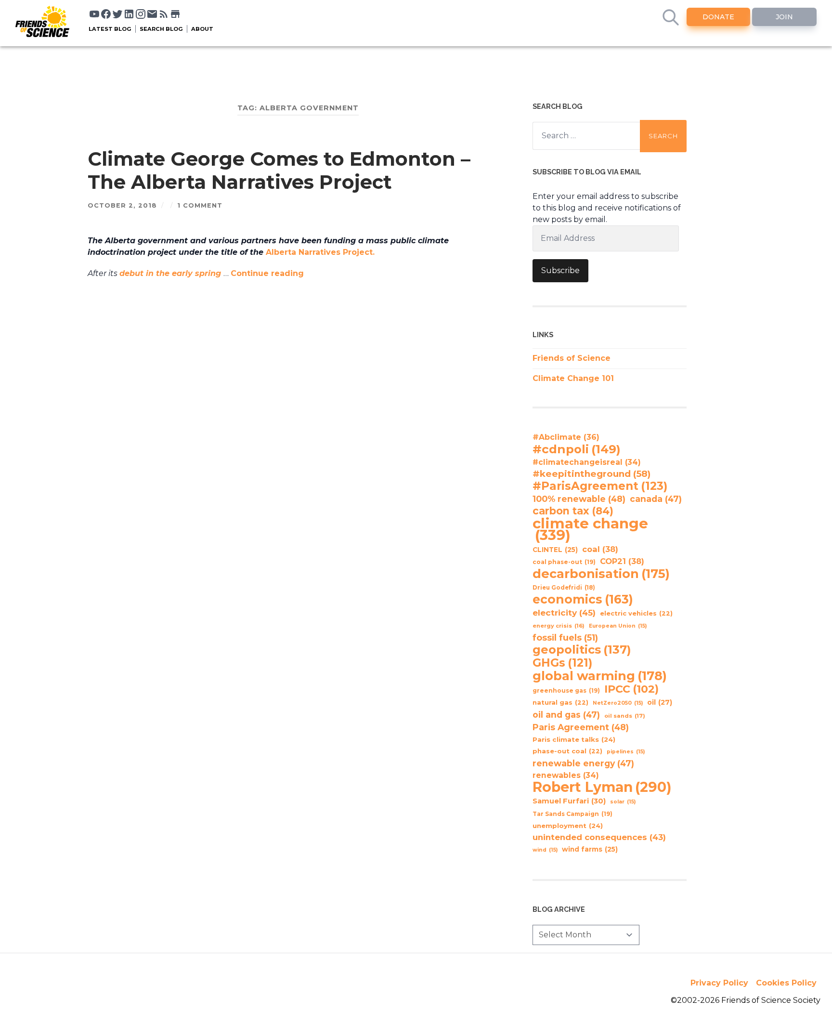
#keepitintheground (591, 473)
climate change (590, 529)
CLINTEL (555, 549)
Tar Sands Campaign (572, 813)
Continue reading (267, 273)
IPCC (631, 689)
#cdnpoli (577, 449)
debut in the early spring (171, 273)
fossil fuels (565, 637)
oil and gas (566, 715)
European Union (618, 626)
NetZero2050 (618, 703)
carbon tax (573, 511)
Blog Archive (559, 909)
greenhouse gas (566, 690)
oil (659, 702)
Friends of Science (572, 358)
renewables (566, 775)
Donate (718, 17)
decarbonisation (601, 573)
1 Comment (199, 205)
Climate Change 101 (573, 378)
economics (583, 599)
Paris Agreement (581, 727)
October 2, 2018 (122, 205)
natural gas (560, 702)
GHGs (562, 663)
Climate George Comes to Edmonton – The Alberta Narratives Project (279, 170)
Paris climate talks (574, 739)
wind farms (590, 849)
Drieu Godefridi (564, 587)
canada (656, 499)
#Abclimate (566, 437)
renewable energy (583, 763)
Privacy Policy (719, 982)
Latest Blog (110, 29)
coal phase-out (564, 561)
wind (545, 850)
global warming (600, 676)
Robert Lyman (602, 787)
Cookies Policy (786, 982)
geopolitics (582, 650)
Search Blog (161, 29)
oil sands (624, 715)
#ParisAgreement (600, 486)
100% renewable (579, 499)
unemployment (568, 825)
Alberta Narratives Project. (321, 252)
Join (784, 17)
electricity (564, 612)
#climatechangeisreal (587, 462)
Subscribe (560, 270)
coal (600, 549)
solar (623, 802)
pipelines (626, 752)
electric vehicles (636, 613)
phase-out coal (567, 751)
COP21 (622, 561)
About (202, 29)
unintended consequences (599, 837)
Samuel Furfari (569, 801)
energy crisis (559, 625)
